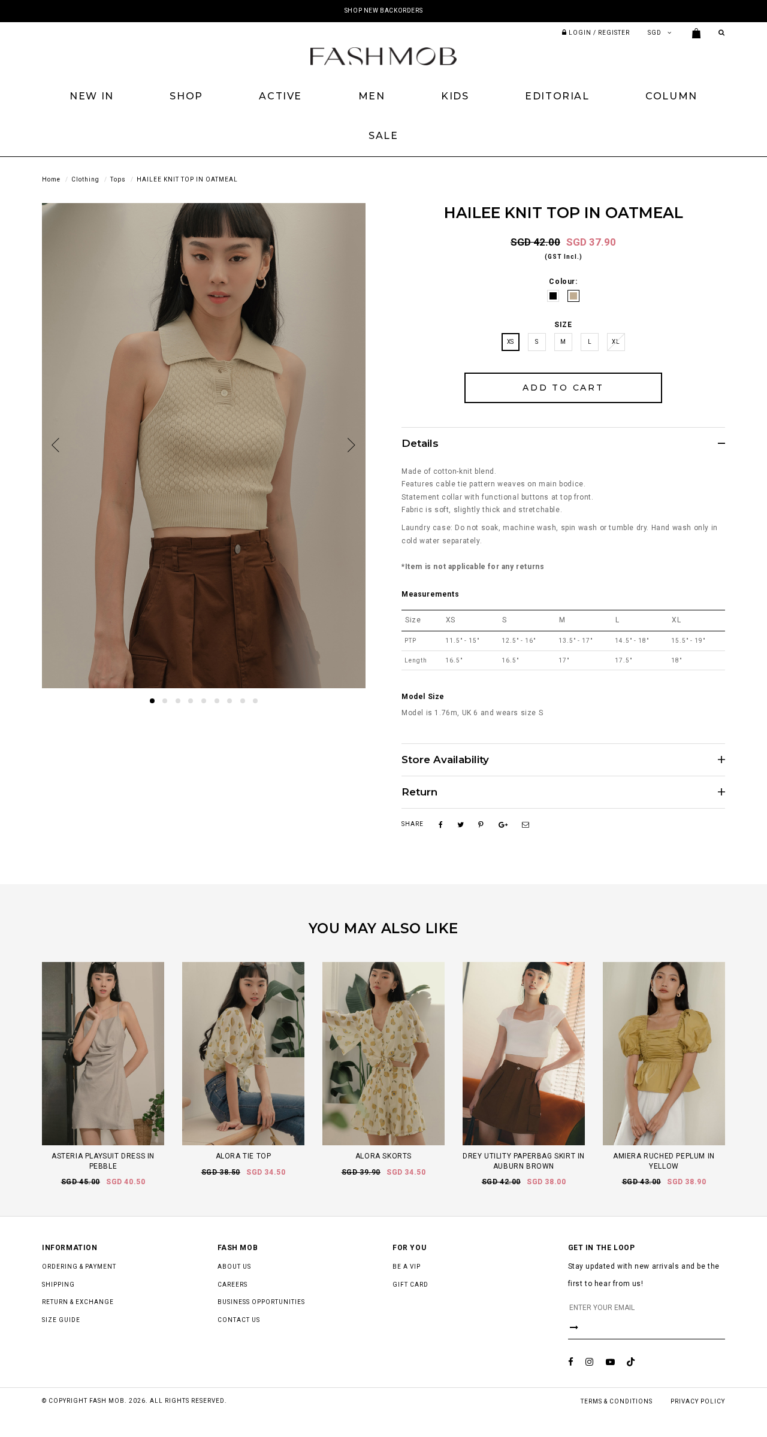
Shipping (58, 1284)
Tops (118, 179)
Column (671, 96)
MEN (371, 96)
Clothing (85, 179)
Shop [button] (186, 96)
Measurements (430, 594)
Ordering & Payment (79, 1266)
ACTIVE (280, 96)
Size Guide (61, 1320)
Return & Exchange (78, 1302)
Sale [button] (383, 135)
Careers (232, 1284)
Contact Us (239, 1320)
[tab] (563, 443)
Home (51, 179)
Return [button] (419, 792)
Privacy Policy (698, 1401)
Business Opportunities (261, 1302)
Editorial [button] (557, 96)
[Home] (383, 56)
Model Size (423, 696)
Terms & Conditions (617, 1401)
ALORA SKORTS (383, 1156)
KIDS (455, 96)
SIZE (563, 324)
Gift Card (410, 1284)
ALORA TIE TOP (243, 1156)
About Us (234, 1266)
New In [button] (92, 96)
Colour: (563, 281)
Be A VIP (406, 1266)
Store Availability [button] (445, 760)
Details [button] (420, 443)
